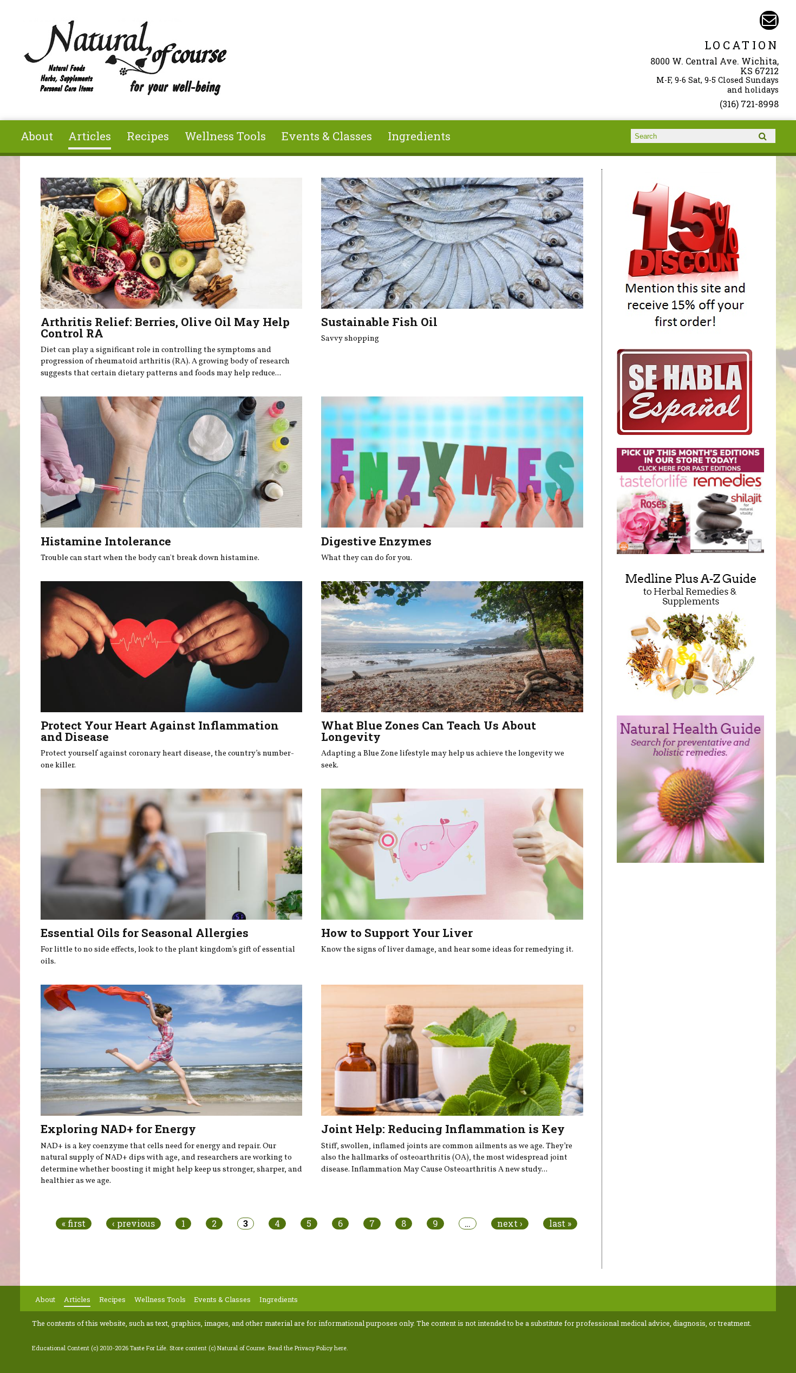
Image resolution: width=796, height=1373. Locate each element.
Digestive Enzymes (376, 541)
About (37, 136)
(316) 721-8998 (749, 103)
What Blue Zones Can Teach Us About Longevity (428, 731)
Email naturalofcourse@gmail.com (769, 20)
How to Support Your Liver (397, 932)
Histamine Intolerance (106, 541)
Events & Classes (327, 136)
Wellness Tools (225, 136)
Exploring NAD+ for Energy (118, 1128)
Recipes (148, 136)
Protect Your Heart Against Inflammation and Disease (160, 731)
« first (74, 1223)
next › (510, 1223)
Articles (89, 136)
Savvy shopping (350, 338)
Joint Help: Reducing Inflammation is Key (443, 1128)
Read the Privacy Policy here (307, 1348)
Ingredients (419, 136)
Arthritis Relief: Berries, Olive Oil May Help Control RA (165, 327)
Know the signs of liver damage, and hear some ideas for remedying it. (447, 949)
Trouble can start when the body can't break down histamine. (150, 557)
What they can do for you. (366, 557)
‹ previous (133, 1223)
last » (560, 1223)
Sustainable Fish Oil (379, 321)
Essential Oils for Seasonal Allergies (145, 932)
